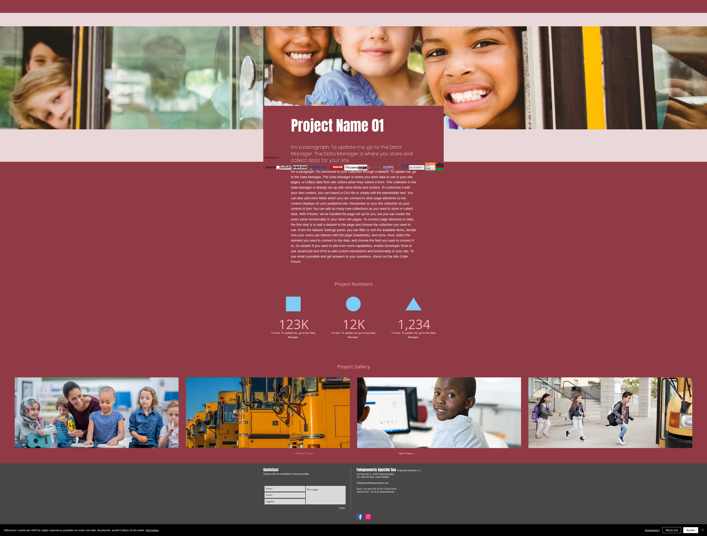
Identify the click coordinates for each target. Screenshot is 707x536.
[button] (97, 412)
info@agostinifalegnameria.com (372, 483)
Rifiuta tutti (672, 530)
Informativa (152, 530)
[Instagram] (368, 517)
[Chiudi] (702, 530)
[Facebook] (360, 517)
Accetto (690, 530)
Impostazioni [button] (652, 530)
